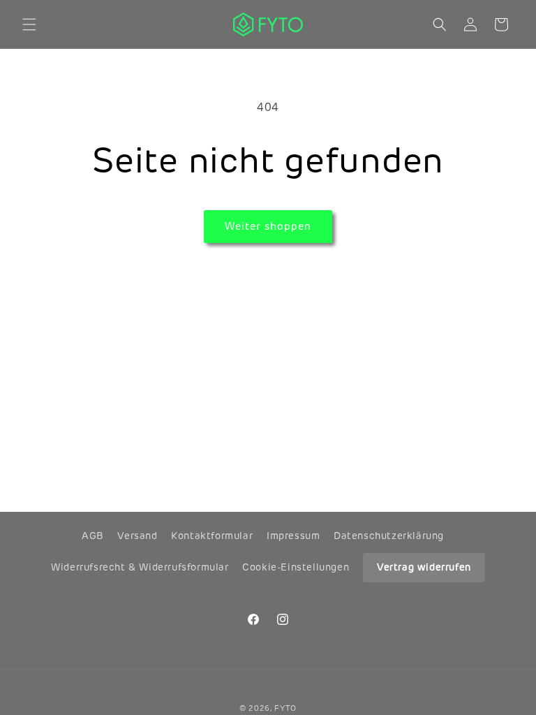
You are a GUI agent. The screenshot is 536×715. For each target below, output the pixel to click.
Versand (137, 535)
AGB (93, 535)
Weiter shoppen (268, 226)
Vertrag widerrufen (424, 567)
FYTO (285, 708)
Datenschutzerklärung (389, 535)
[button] (29, 24)
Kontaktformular (212, 535)
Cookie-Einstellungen (295, 567)
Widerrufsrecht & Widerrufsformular (139, 567)
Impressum (293, 535)
